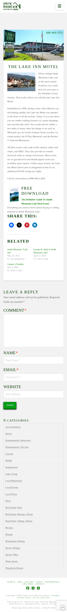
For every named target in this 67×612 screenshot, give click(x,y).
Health (8, 460)
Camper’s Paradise (15, 264)
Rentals (9, 534)
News (8, 501)
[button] (59, 6)
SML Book (28, 584)
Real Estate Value (13, 507)
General (9, 454)
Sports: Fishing (12, 548)
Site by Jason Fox (41, 597)
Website (12, 386)
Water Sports (11, 561)
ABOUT (39, 582)
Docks (8, 433)
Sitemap (55, 595)
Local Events (11, 487)
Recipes (9, 528)
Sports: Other (11, 554)
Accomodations (13, 427)
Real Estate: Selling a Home (18, 521)
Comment (15, 310)
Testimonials (52, 582)
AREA (20, 582)
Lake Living (11, 474)
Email (11, 369)
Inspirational (11, 467)
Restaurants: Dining (15, 541)
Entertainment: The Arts (17, 447)
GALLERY (29, 582)
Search (11, 582)
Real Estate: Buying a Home (19, 514)
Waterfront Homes (14, 568)
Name (10, 353)
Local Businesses (13, 480)
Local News (11, 494)
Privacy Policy (24, 597)
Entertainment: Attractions (18, 440)
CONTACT (40, 584)
